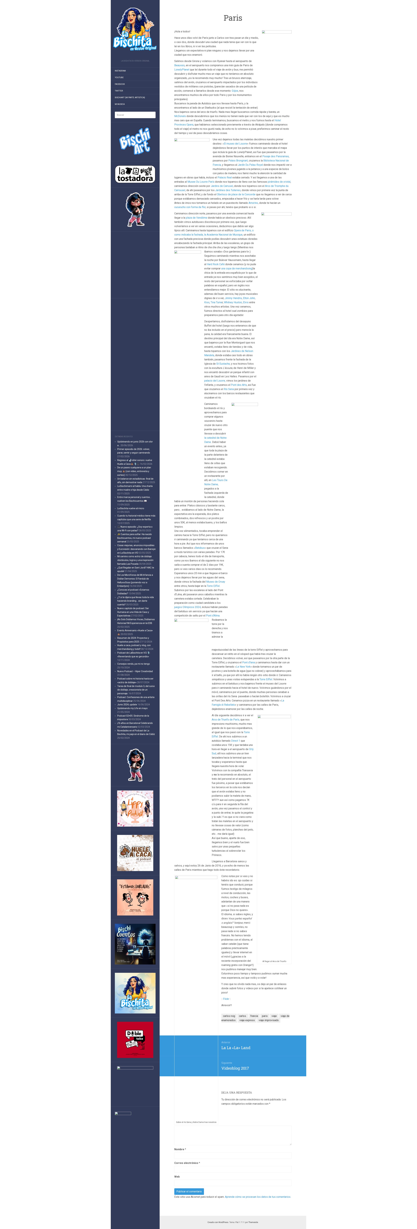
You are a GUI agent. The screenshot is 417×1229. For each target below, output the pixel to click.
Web (177, 1176)
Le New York (243, 666)
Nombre (180, 1149)
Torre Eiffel (213, 585)
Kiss (206, 302)
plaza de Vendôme (196, 217)
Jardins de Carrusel (222, 186)
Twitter (119, 91)
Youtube (119, 77)
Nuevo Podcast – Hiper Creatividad (135, 671)
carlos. (242, 1016)
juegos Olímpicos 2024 (187, 607)
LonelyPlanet (181, 69)
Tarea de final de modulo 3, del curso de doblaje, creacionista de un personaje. (136, 690)
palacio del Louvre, (215, 380)
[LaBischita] (135, 31)
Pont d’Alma (213, 615)
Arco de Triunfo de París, (226, 719)
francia (254, 1016)
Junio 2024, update (127, 704)
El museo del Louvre (235, 143)
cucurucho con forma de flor (190, 207)
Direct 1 (235, 740)
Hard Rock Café (216, 264)
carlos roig (229, 1016)
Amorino (253, 202)
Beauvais (179, 65)
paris (265, 1016)
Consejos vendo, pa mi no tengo (133, 664)
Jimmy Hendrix (233, 298)
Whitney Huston (233, 302)
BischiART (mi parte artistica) (130, 97)
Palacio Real (225, 177)
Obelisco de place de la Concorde (236, 194)
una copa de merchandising (236, 268)
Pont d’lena (248, 662)
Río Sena (229, 389)
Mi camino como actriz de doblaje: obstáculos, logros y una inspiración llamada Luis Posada (135, 560)
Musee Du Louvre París (200, 181)
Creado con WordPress (218, 1222)
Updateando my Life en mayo (132, 708)
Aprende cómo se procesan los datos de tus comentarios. (258, 1196)
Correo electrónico (187, 1163)
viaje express (247, 1020)
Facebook (120, 84)
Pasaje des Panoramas (275, 156)
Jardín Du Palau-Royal (250, 164)
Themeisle (253, 1222)
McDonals (180, 116)
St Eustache (223, 363)
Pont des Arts (239, 384)
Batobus (200, 547)
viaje (274, 1016)
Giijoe (235, 90)
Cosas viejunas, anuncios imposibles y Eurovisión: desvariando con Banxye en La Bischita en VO (136, 549)
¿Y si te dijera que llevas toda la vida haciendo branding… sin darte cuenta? (135, 601)
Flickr (226, 998)
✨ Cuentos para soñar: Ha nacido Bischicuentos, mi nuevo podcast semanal (134, 538)
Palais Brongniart (238, 160)
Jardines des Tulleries (228, 190)
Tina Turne (216, 302)
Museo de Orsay (215, 581)
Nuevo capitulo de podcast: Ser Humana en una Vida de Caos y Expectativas (133, 612)
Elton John (249, 298)
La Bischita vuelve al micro (130, 508)
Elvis (246, 302)
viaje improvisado (269, 1020)
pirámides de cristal (279, 181)
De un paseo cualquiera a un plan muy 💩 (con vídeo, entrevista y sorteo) (134, 471)
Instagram (120, 71)
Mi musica (120, 104)
